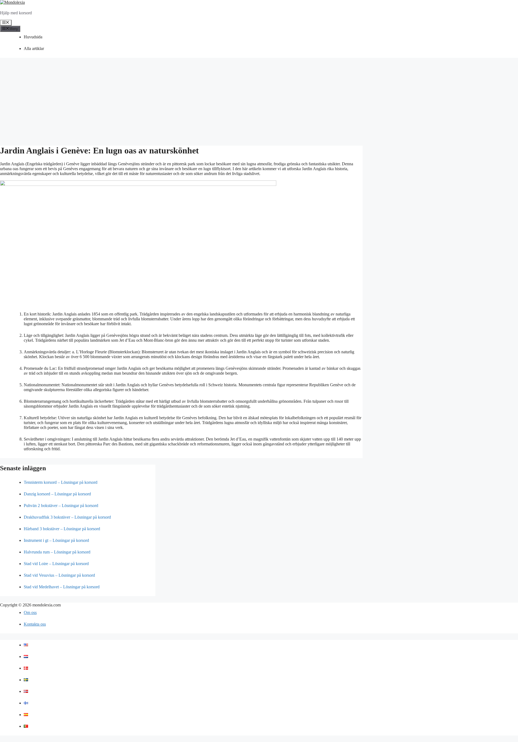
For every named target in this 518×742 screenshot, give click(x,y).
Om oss (30, 612)
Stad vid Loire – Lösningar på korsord (56, 563)
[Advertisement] (259, 102)
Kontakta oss (35, 624)
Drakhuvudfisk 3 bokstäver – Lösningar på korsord (67, 517)
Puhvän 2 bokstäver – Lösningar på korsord (61, 505)
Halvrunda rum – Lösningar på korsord (57, 552)
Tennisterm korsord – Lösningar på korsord (60, 482)
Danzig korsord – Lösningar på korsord (57, 494)
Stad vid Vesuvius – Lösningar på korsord (59, 575)
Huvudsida (33, 37)
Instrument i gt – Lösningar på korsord (56, 540)
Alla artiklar (34, 48)
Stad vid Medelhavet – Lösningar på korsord (62, 587)
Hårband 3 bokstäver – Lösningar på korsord (62, 528)
